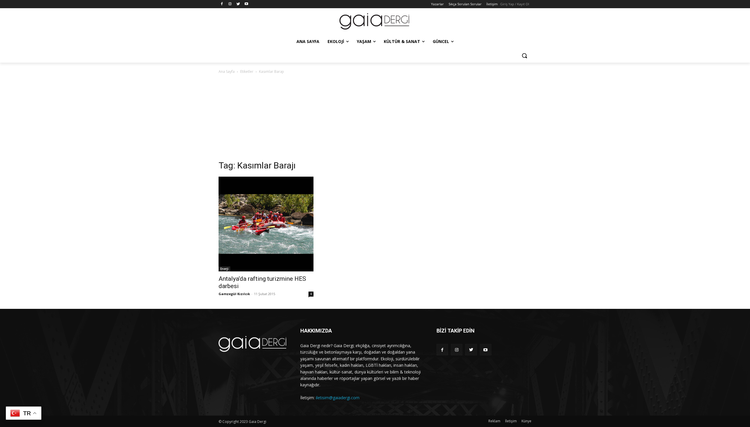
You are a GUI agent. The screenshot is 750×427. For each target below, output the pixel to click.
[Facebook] (222, 4)
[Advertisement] (375, 119)
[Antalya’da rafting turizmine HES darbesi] (266, 224)
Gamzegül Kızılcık (234, 294)
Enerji (224, 269)
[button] (524, 56)
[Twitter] (238, 4)
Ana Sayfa (227, 71)
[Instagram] (230, 4)
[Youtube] (246, 4)
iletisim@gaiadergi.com (337, 397)
